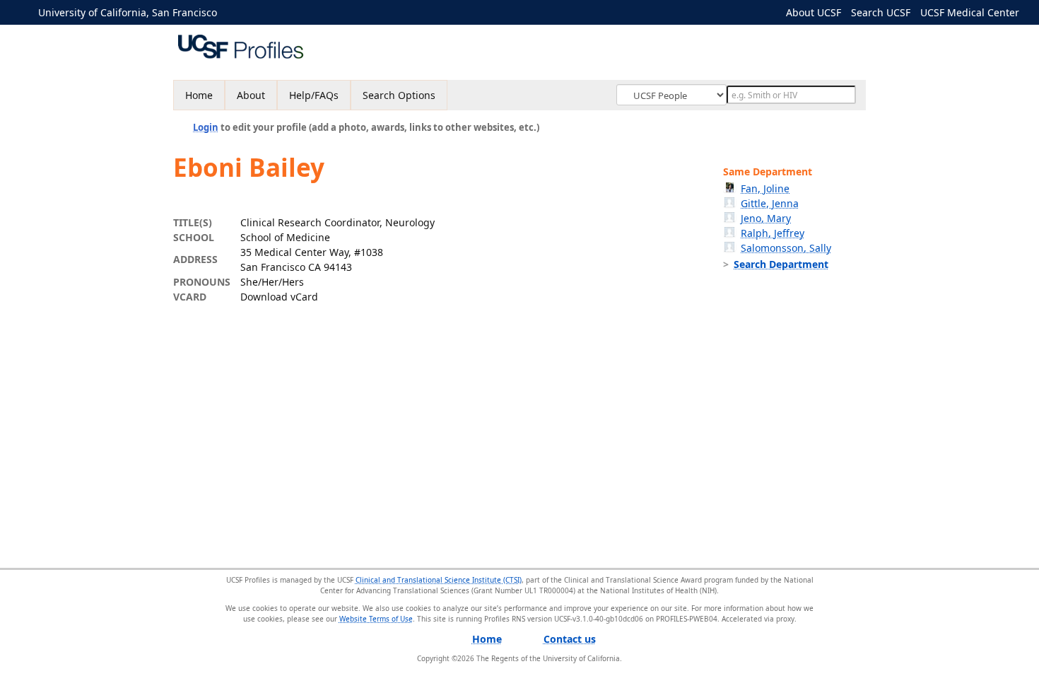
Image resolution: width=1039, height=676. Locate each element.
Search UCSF (880, 12)
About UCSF (813, 12)
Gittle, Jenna (770, 203)
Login (205, 127)
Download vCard (279, 296)
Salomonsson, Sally (786, 248)
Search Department (781, 264)
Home (199, 95)
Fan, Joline (765, 188)
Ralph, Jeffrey (772, 233)
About (251, 95)
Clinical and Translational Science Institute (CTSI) (439, 580)
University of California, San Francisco (127, 12)
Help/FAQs (314, 95)
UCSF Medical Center (969, 12)
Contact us (570, 639)
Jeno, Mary (766, 218)
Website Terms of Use (376, 619)
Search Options (399, 95)
